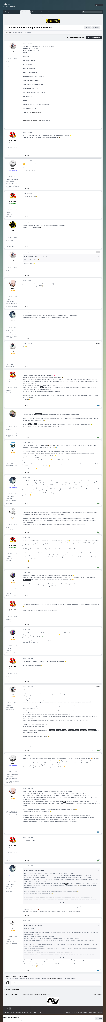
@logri (76, 730)
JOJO (13, 928)
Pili (11, 32)
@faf (35, 424)
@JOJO (64, 730)
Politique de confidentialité (22, 1012)
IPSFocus (73, 1012)
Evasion (13, 320)
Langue (6, 1012)
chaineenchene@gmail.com (34, 112)
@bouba (71, 730)
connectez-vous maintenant (53, 978)
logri (12, 419)
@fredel (59, 730)
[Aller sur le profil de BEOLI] (12, 511)
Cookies (40, 1012)
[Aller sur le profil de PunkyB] (12, 283)
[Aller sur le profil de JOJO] (12, 923)
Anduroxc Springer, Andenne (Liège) (32, 120)
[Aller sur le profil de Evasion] (12, 314)
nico (13, 230)
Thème (12, 1012)
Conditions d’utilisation (31, 1020)
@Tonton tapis (26, 579)
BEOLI (12, 517)
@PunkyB (52, 730)
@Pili (42, 387)
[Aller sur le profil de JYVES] (12, 163)
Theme (67, 1012)
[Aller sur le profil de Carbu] (12, 575)
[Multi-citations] (23, 127)
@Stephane (83, 730)
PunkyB (13, 288)
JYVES (12, 169)
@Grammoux (38, 414)
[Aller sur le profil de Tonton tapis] (12, 134)
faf (12, 450)
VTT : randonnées (27, 32)
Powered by (95, 1012)
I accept (100, 1018)
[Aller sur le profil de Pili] (7, 32)
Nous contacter (33, 1012)
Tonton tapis (12, 140)
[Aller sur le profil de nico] (12, 224)
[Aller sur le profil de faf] (12, 445)
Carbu (12, 580)
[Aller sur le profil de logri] (12, 413)
